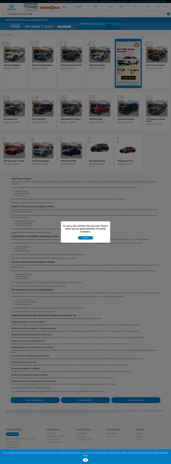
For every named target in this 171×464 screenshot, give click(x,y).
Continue (85, 238)
